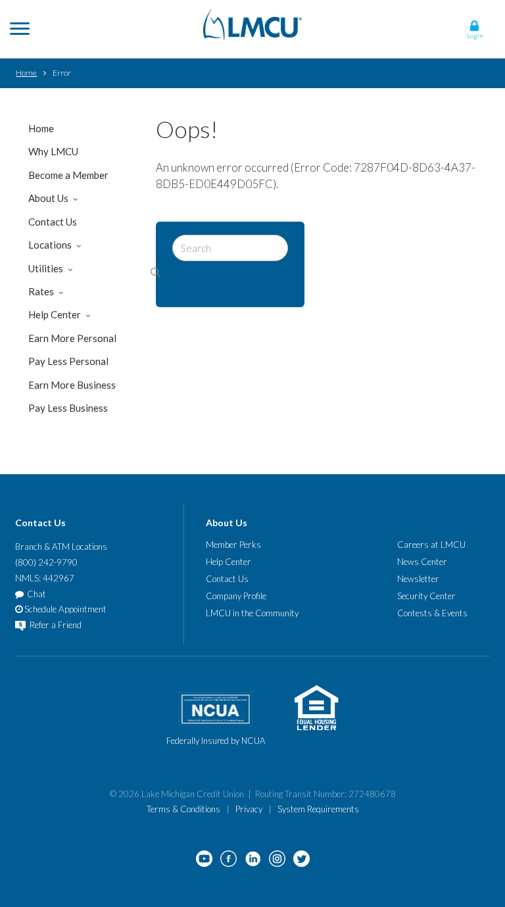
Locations (50, 245)
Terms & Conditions (183, 809)
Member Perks (233, 544)
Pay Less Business (68, 408)
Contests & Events (432, 613)
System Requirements (318, 809)
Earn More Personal (72, 338)
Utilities (45, 268)
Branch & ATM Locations (61, 546)
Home (26, 73)
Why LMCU (53, 151)
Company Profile (236, 596)
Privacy (248, 809)
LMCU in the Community (252, 613)
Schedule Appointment (64, 609)
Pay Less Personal (68, 361)
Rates (41, 291)
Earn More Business (72, 385)
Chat (36, 594)
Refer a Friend (55, 625)
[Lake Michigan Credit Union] (252, 23)
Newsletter (418, 579)
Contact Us (52, 222)
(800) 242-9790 (46, 562)
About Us (48, 198)
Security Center (426, 596)
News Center (422, 561)
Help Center (54, 314)
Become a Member (68, 175)
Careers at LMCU (431, 544)
